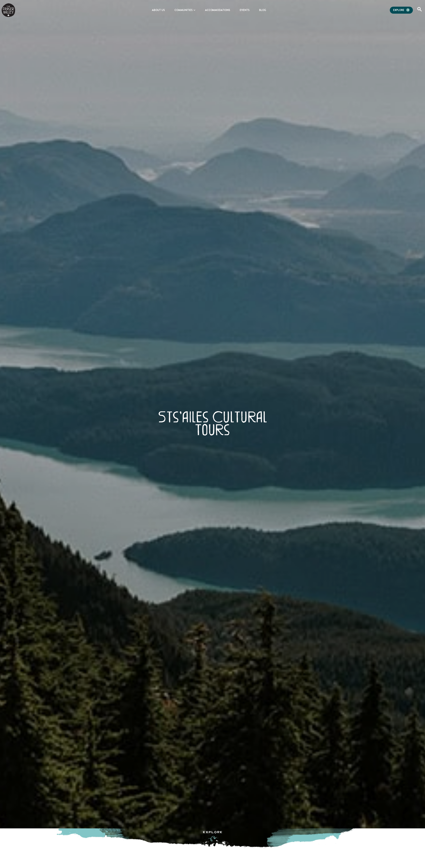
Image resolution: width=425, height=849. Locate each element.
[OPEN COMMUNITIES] (194, 10)
